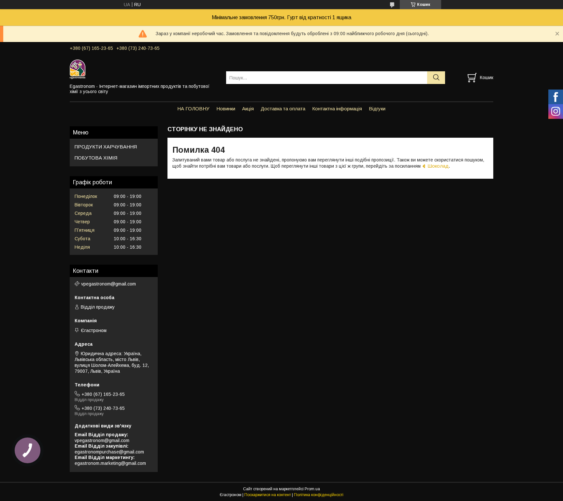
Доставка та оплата (283, 108)
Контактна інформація (337, 108)
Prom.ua (312, 489)
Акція (248, 108)
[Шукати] (436, 77)
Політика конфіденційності (318, 495)
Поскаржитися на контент (267, 495)
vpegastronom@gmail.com (108, 283)
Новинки (225, 108)
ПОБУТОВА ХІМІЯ (96, 157)
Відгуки (377, 108)
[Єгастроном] (144, 69)
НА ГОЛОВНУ (193, 108)
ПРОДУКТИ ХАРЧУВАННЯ (106, 146)
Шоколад (438, 166)
